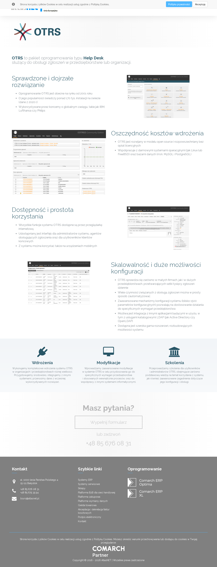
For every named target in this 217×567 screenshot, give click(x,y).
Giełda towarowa (87, 505)
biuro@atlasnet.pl (29, 498)
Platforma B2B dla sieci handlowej (96, 492)
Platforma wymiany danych (93, 501)
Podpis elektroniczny (89, 517)
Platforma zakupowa (89, 496)
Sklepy (81, 488)
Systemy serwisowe (89, 484)
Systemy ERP (85, 480)
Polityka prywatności (179, 4)
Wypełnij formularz (108, 422)
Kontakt (82, 521)
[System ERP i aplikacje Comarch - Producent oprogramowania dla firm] (108, 551)
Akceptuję (200, 4)
